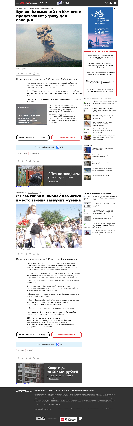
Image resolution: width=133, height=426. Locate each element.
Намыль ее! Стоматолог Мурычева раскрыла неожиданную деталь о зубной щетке (103, 225)
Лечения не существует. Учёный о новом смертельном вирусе (103, 217)
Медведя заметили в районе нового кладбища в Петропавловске (100, 82)
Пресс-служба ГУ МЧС (23, 68)
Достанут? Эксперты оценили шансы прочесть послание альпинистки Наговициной (104, 103)
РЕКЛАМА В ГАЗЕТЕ (54, 390)
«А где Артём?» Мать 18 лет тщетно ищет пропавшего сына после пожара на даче (103, 130)
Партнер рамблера (52, 418)
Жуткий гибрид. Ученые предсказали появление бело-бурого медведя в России (104, 198)
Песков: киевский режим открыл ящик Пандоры (102, 148)
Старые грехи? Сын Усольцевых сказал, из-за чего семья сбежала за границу (104, 110)
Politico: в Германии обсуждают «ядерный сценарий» (102, 155)
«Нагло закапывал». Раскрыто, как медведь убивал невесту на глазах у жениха (104, 204)
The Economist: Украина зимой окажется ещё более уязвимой (102, 169)
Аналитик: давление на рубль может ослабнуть (104, 162)
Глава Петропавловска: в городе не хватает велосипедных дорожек (100, 90)
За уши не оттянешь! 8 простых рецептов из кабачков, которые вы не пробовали (104, 116)
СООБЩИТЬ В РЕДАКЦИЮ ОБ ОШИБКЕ (82, 390)
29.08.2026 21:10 (21, 193)
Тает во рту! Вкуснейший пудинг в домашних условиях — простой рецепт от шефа (103, 137)
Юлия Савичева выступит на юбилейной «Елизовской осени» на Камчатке (100, 65)
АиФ (28, 249)
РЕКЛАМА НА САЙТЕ (40, 390)
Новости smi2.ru (23, 187)
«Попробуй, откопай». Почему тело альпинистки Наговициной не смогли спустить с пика (103, 232)
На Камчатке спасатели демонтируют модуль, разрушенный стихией (100, 73)
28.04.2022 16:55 (21, 8)
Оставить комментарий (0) (66, 137)
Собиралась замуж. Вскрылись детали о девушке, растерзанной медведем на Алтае (103, 211)
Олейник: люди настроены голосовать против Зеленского (102, 176)
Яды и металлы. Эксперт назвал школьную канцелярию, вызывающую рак (102, 123)
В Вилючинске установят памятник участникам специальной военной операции (100, 57)
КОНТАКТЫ (65, 390)
